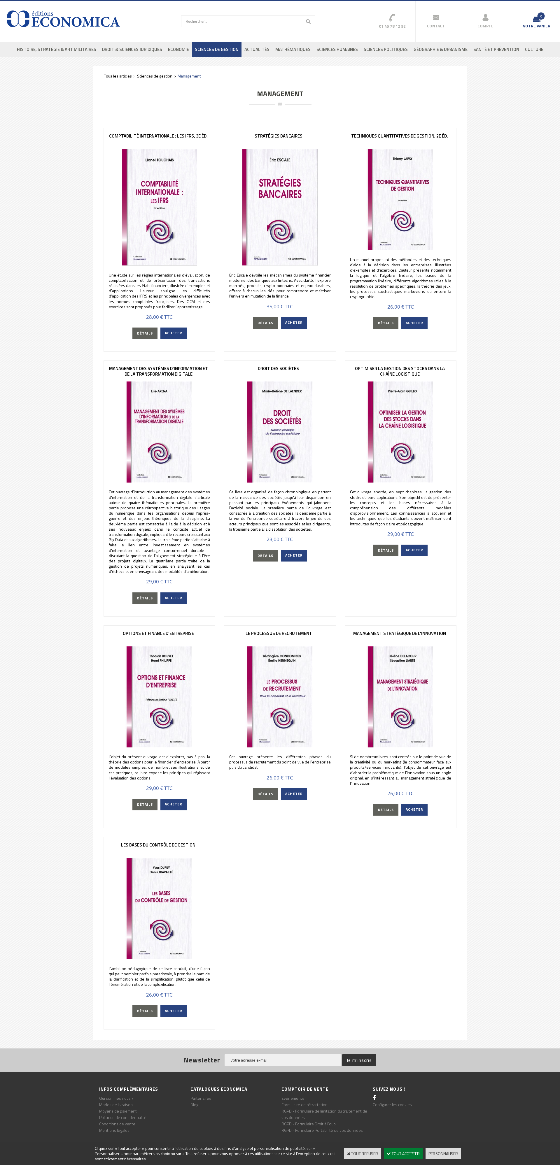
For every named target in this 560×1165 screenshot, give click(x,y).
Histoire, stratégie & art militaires (56, 49)
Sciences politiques (386, 49)
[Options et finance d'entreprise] (159, 746)
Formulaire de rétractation (304, 1104)
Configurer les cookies (392, 1104)
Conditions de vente (117, 1124)
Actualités (257, 49)
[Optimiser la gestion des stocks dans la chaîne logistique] (400, 481)
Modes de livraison (116, 1104)
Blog (194, 1104)
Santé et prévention (496, 49)
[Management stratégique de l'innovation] (400, 746)
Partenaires (200, 1098)
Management (189, 76)
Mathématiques (293, 49)
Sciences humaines (337, 49)
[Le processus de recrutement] (279, 746)
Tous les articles (118, 76)
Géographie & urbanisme (441, 49)
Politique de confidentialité (122, 1117)
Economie (178, 49)
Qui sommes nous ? (116, 1098)
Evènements (292, 1098)
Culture (534, 49)
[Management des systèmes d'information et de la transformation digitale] (159, 481)
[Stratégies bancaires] (280, 264)
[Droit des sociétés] (279, 481)
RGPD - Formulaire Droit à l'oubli (309, 1124)
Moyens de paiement (118, 1111)
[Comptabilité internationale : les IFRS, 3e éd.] (159, 264)
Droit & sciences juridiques (132, 49)
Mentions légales (114, 1130)
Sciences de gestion (217, 49)
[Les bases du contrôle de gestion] (159, 958)
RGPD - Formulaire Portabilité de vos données (322, 1130)
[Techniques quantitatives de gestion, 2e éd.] (400, 249)
